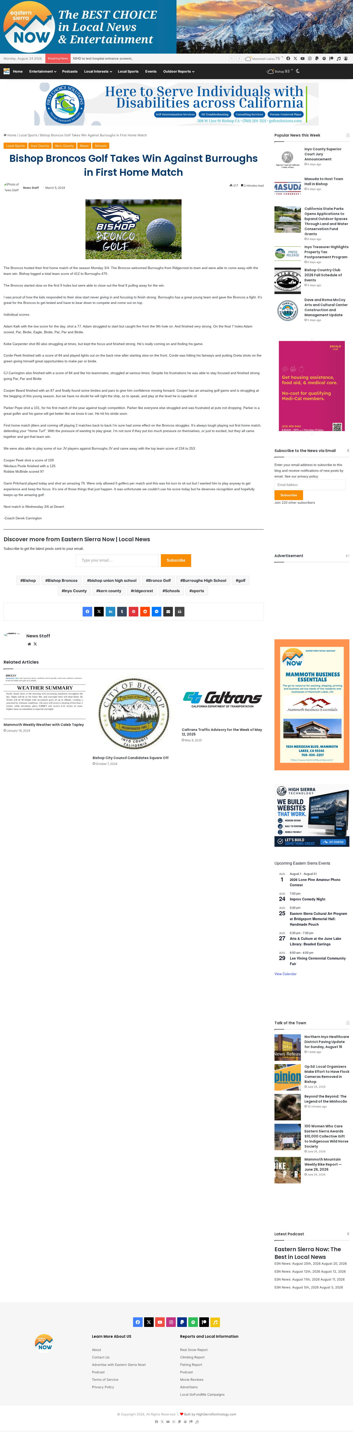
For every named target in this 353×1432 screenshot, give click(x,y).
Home (18, 71)
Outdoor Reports (177, 71)
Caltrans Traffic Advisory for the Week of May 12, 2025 (222, 732)
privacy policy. (308, 476)
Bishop (29, 580)
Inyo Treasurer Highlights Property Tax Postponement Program (326, 252)
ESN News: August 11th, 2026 (297, 1279)
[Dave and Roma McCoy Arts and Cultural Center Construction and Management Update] (287, 310)
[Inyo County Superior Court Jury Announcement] (287, 160)
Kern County (64, 146)
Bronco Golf (159, 580)
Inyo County (40, 146)
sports (198, 590)
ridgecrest (143, 590)
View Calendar (285, 973)
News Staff (31, 187)
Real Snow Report (194, 1350)
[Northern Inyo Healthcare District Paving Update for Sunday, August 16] (287, 1047)
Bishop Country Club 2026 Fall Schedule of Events (323, 275)
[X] (35, 644)
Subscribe (176, 560)
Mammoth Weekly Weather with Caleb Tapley (44, 724)
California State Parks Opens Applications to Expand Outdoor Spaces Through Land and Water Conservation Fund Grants (326, 221)
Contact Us (101, 1357)
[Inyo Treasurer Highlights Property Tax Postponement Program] (287, 254)
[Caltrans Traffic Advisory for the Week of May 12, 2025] (223, 699)
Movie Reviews (191, 1380)
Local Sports (128, 71)
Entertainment (41, 71)
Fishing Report (191, 1365)
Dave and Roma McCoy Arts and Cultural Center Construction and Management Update (326, 307)
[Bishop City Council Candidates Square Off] (134, 713)
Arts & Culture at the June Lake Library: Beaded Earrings (315, 941)
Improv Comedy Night (307, 899)
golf (241, 580)
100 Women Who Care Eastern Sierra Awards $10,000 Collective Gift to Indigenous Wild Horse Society (326, 1136)
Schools (101, 146)
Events (151, 71)
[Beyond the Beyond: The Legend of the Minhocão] (287, 1107)
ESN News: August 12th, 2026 (297, 1271)
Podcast (98, 1372)
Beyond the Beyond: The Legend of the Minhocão (325, 1099)
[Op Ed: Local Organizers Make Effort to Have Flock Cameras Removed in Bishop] (287, 1077)
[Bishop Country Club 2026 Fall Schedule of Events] (287, 281)
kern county (110, 590)
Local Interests (96, 71)
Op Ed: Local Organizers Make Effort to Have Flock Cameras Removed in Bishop (326, 1074)
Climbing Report (192, 1357)
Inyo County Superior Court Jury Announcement (322, 154)
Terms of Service (105, 1380)
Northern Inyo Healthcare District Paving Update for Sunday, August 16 (326, 1041)
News (84, 146)
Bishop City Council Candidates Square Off (131, 757)
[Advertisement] (312, 597)
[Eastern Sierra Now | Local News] (7, 71)
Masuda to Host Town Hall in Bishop (323, 181)
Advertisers (189, 1387)
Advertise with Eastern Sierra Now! (119, 1365)
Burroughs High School (204, 580)
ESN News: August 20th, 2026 (297, 1263)
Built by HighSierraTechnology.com (210, 1414)
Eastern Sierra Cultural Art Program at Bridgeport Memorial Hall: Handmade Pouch (318, 919)
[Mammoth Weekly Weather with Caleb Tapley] (44, 697)
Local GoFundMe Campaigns (202, 1394)
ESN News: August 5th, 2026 (296, 1287)
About (96, 1350)
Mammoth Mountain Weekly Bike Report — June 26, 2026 (323, 1164)
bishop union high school (113, 580)
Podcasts (70, 71)
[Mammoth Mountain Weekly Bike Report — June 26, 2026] (287, 1170)
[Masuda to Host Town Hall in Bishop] (287, 189)
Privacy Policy (103, 1387)
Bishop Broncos (63, 580)
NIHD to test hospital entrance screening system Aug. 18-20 (118, 58)
